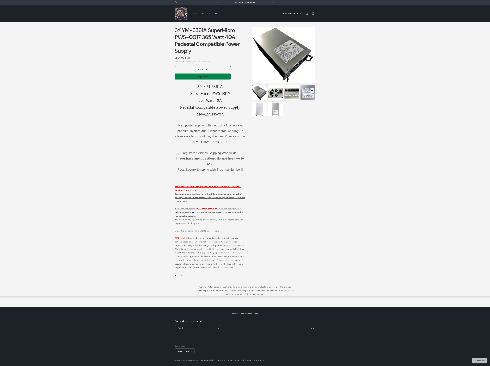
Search (235, 313)
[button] (205, 13)
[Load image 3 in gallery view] (291, 92)
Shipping (190, 62)
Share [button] (179, 275)
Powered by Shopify (207, 360)
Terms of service (259, 360)
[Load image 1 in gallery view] (259, 92)
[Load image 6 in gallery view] (275, 108)
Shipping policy (233, 360)
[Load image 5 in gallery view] (259, 108)
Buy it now (203, 76)
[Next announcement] (272, 2)
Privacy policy (221, 360)
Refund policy (246, 360)
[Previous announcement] (218, 2)
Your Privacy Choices (249, 313)
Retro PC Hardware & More (190, 360)
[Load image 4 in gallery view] (307, 92)
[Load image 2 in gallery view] (275, 92)
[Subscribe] (218, 328)
